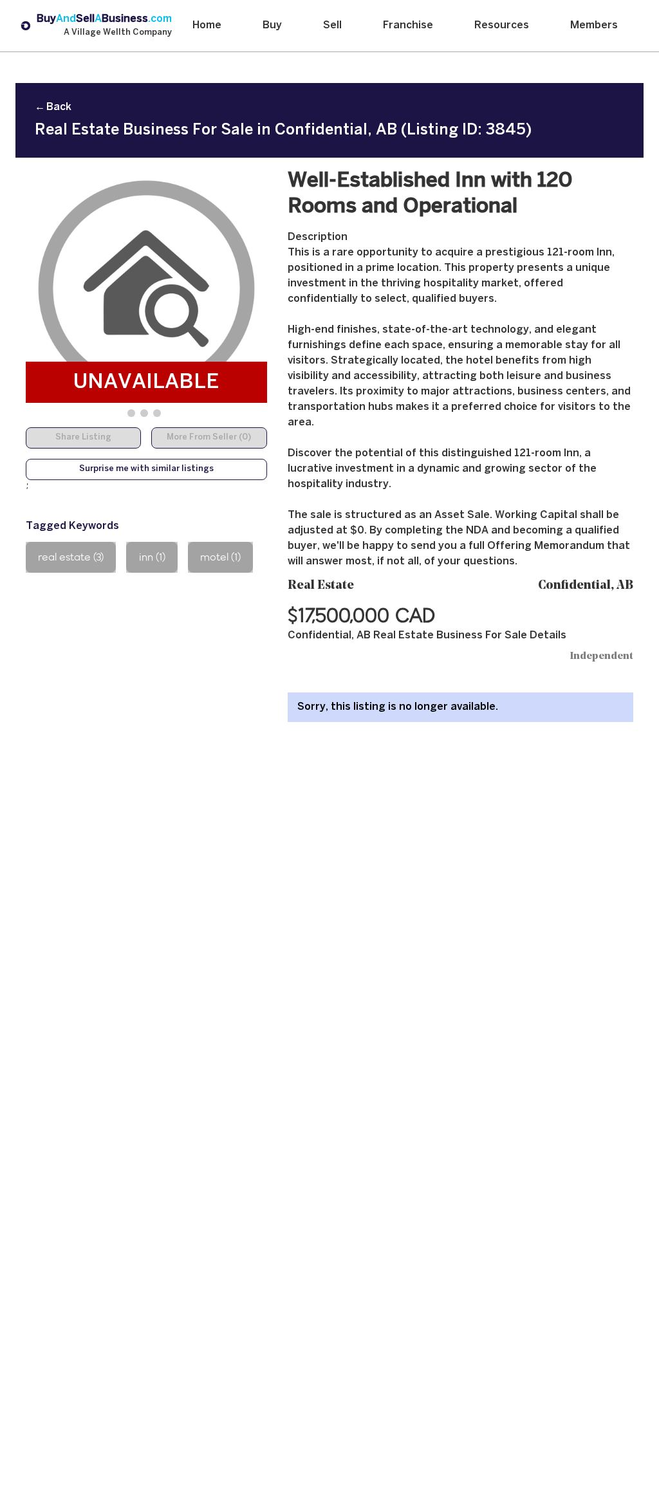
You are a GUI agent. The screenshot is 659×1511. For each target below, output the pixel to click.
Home (206, 25)
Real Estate (321, 586)
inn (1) (152, 557)
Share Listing (83, 437)
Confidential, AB (585, 586)
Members (594, 25)
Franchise (408, 25)
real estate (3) (71, 557)
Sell (332, 25)
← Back (53, 107)
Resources (501, 25)
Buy (272, 25)
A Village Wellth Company (118, 33)
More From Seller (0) (209, 437)
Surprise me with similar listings (146, 469)
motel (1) (220, 557)
